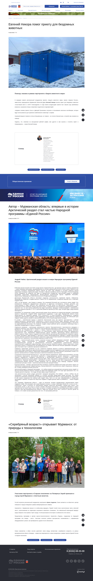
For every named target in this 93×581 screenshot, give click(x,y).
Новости (25, 18)
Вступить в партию (80, 10)
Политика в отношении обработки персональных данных (22, 575)
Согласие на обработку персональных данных (19, 576)
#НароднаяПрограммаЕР (46, 417)
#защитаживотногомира (48, 169)
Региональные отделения (52, 549)
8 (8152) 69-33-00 (75, 551)
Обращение (51, 6)
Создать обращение (72, 181)
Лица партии (20, 10)
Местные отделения (46, 10)
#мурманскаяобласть (33, 169)
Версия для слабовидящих (79, 2)
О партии (10, 10)
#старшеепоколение (46, 540)
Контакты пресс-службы (34, 552)
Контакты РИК (13, 552)
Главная (10, 18)
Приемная (58, 10)
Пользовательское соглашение (16, 572)
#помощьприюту (60, 169)
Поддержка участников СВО (46, 13)
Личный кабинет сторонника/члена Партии (72, 6)
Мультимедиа (68, 10)
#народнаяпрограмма (60, 540)
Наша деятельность (32, 10)
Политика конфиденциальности (16, 573)
